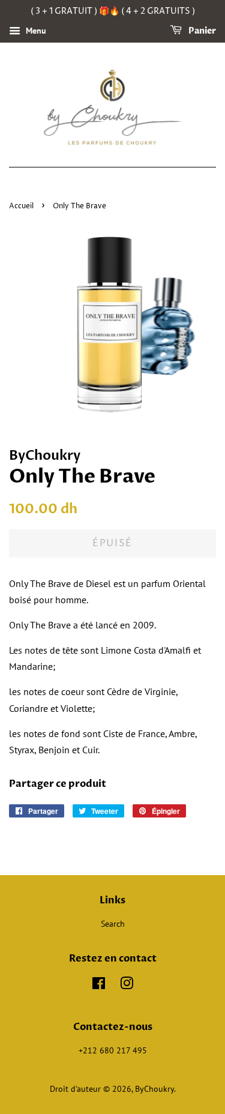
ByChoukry (154, 1088)
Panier (201, 31)
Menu (34, 30)
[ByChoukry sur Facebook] (99, 985)
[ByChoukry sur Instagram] (126, 985)
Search (113, 923)
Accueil (21, 206)
